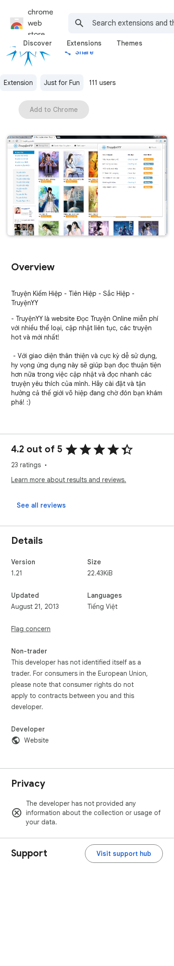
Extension (18, 82)
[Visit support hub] (124, 853)
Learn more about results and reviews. (68, 480)
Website (36, 740)
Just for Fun (62, 82)
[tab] (37, 43)
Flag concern (31, 629)
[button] (87, 186)
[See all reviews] (41, 505)
